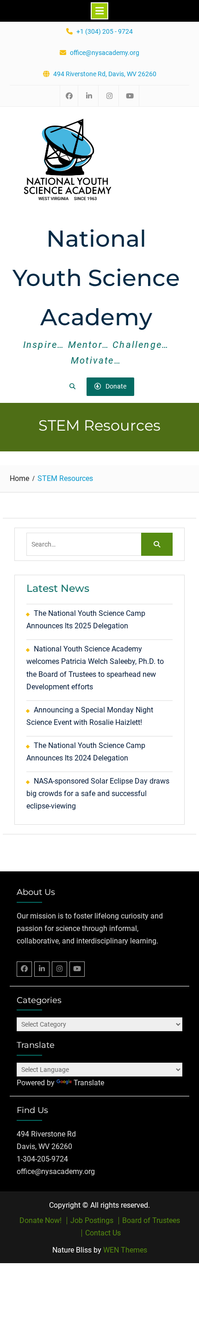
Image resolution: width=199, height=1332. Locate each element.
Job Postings (91, 1220)
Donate (116, 386)
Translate (89, 1082)
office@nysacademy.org (104, 52)
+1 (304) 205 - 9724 (104, 31)
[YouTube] (77, 969)
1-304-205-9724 (42, 1159)
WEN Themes (125, 1250)
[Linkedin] (42, 969)
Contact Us (103, 1233)
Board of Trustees (151, 1220)
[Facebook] (24, 969)
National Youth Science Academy (96, 278)
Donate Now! (40, 1220)
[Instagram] (59, 969)
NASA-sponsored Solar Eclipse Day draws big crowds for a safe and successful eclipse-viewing (97, 793)
